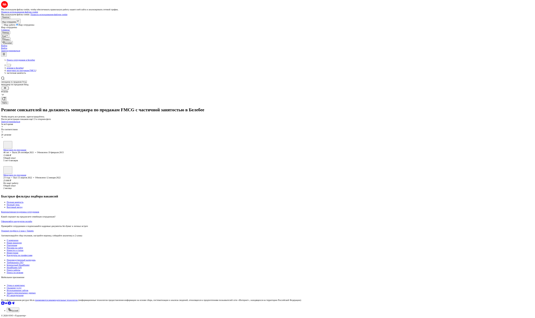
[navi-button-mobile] (4, 54)
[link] (6, 39)
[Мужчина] (7, 170)
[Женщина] (7, 145)
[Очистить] (5, 88)
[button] (4, 46)
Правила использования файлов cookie (49, 14)
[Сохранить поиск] (4, 99)
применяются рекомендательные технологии (56, 300)
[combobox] (14, 81)
